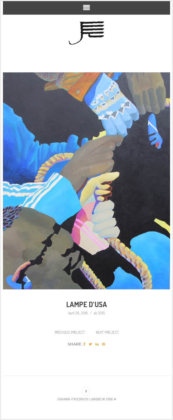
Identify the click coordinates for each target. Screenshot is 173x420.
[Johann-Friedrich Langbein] (87, 33)
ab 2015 (99, 312)
